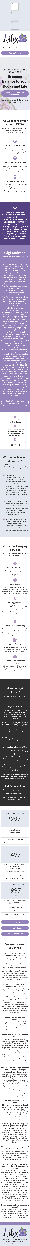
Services (18, 48)
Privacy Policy (7, 1243)
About (4, 48)
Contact (11, 48)
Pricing (25, 48)
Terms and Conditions (20, 1243)
